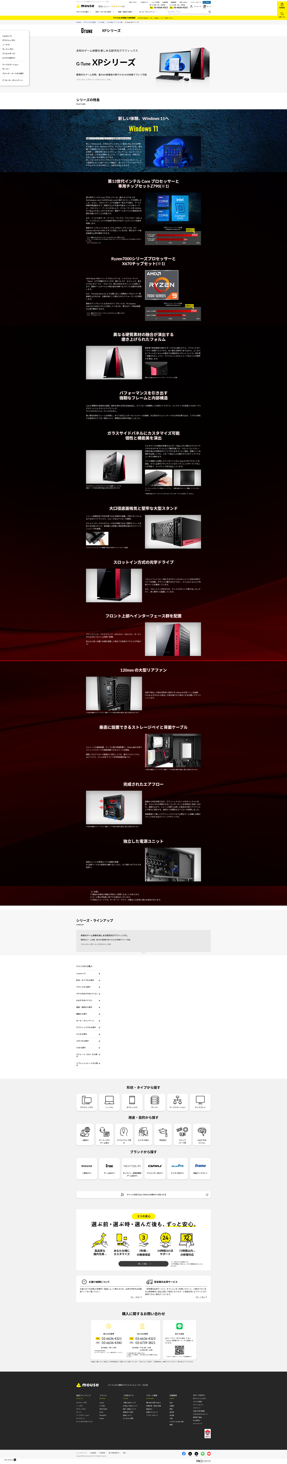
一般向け (85, 1140)
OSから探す (81, 1048)
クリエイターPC (8, 53)
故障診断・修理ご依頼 (153, 1406)
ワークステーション (10, 65)
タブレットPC (132, 1107)
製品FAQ (149, 1409)
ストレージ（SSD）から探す (86, 1055)
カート (209, 6)
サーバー (6, 69)
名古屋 (172, 1415)
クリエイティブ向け (124, 1141)
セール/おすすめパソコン (84, 1421)
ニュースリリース (81, 1453)
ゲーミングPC (8, 49)
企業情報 (165, 2)
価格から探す (81, 1014)
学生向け (163, 1140)
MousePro (103, 1415)
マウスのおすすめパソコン (87, 994)
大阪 (171, 1418)
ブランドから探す (82, 12)
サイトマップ (197, 1423)
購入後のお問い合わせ (153, 1403)
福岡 (171, 1425)
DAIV (101, 1412)
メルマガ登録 (155, 2)
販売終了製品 (197, 1417)
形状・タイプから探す (103, 12)
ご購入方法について (129, 1403)
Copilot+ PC (81, 973)
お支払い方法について (130, 1406)
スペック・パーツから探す (13, 73)
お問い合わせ (183, 2)
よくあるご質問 (128, 1418)
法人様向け (206, 2)
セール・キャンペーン (147, 12)
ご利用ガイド (144, 2)
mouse (102, 1403)
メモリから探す (82, 1041)
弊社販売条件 (114, 1361)
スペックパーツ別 (182, 1141)
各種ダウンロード (152, 1412)
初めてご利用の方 (199, 1395)
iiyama (102, 1418)
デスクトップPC (8, 40)
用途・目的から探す (125, 12)
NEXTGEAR (103, 1409)
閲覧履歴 (282, 8)
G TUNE (102, 1406)
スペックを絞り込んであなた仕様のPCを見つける (146, 1194)
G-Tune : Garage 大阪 (177, 1421)
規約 (124, 1453)
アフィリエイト (198, 1405)
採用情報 (102, 1453)
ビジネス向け (143, 1140)
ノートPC (6, 45)
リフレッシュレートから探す (87, 1064)
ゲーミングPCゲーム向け (104, 1141)
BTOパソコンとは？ (199, 1398)
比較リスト (282, 17)
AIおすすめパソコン (84, 1000)
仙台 (171, 1403)
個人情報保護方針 (114, 1453)
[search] (209, 11)
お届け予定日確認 (199, 1411)
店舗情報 (173, 2)
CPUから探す (81, 1034)
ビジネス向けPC (8, 58)
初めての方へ (133, 2)
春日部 (172, 1412)
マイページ (197, 6)
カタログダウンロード (200, 1414)
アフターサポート (195, 2)
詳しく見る (142, 1264)
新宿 (171, 1409)
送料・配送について (129, 1409)
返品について (127, 1415)
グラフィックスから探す (86, 1027)
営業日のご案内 (128, 1412)
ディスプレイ (200, 1107)
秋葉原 (172, 1406)
